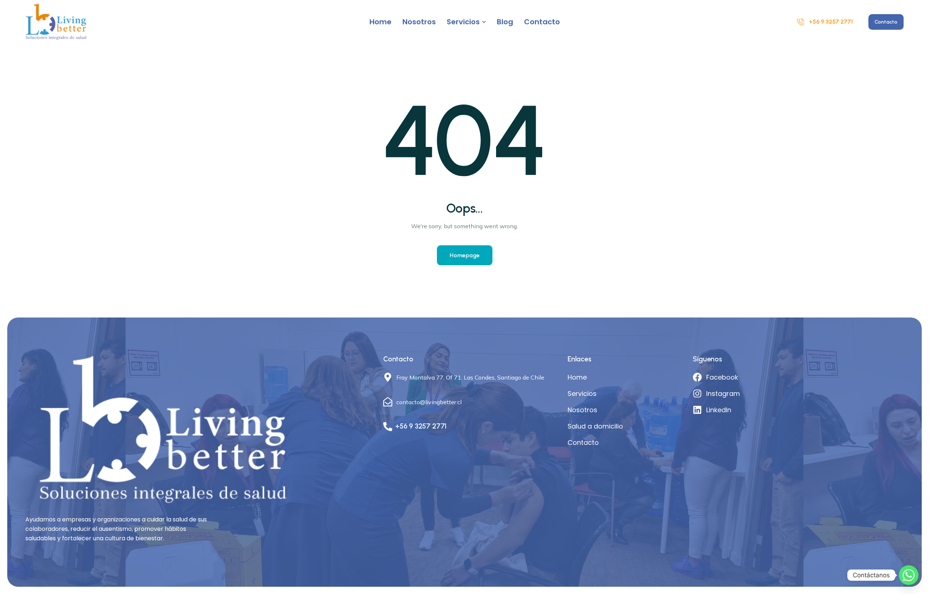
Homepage (465, 255)
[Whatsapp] (908, 575)
